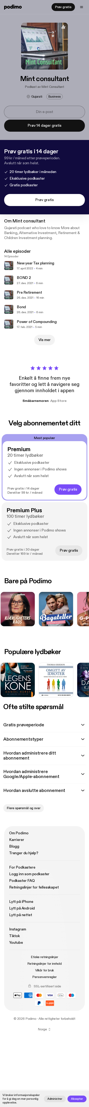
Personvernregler (44, 977)
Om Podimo (18, 833)
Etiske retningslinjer (44, 957)
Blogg (14, 846)
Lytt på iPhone (21, 901)
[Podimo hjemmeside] (13, 7)
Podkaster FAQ (22, 880)
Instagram (17, 929)
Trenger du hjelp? (23, 853)
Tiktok (14, 936)
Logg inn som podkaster (29, 874)
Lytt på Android (22, 908)
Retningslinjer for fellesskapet (34, 887)
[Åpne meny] (81, 7)
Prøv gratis (63, 7)
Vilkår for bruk (44, 970)
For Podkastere (22, 867)
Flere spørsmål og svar (23, 808)
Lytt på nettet (20, 915)
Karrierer (16, 839)
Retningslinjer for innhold (44, 964)
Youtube (16, 942)
